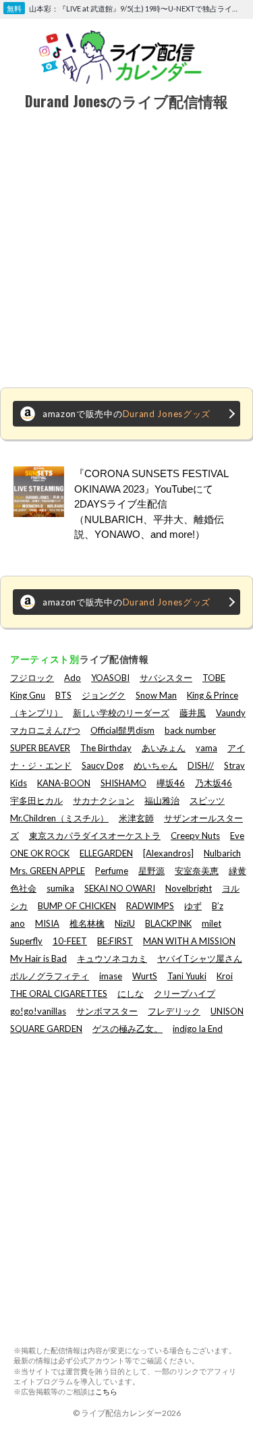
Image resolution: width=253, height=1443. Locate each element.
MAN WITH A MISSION (189, 940)
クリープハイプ (184, 993)
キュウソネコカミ (112, 958)
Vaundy (231, 712)
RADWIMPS (150, 905)
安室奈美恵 (197, 870)
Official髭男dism (122, 730)
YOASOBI (110, 677)
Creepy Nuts (195, 835)
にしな (130, 993)
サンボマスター (107, 1011)
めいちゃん (155, 765)
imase (110, 976)
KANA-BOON (63, 783)
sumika (60, 888)
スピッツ (207, 800)
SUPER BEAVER (40, 747)
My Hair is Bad (38, 958)
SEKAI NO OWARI (119, 888)
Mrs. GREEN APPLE (47, 870)
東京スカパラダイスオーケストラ (95, 835)
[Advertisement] (126, 250)
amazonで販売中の (126, 413)
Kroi (225, 976)
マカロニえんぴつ (45, 730)
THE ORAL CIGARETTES (58, 993)
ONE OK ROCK (39, 853)
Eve (237, 835)
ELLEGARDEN (106, 853)
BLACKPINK (168, 923)
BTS (63, 695)
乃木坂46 (213, 783)
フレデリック (174, 1011)
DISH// (201, 765)
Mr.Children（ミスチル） (59, 818)
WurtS (144, 976)
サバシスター (166, 677)
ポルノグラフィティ (49, 976)
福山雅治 (161, 800)
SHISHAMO (123, 783)
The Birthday (106, 747)
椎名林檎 (87, 923)
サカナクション (103, 800)
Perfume (111, 870)
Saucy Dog (102, 765)
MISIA (47, 923)
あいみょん (164, 747)
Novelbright (188, 888)
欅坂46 (171, 783)
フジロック (32, 677)
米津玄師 (136, 818)
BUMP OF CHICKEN (77, 905)
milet (211, 923)
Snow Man (156, 695)
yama (206, 747)
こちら (106, 1391)
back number (190, 730)
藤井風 (192, 712)
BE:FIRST (115, 940)
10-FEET (70, 940)
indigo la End (198, 1028)
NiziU (125, 923)
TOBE (213, 677)
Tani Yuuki (186, 976)
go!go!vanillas (38, 1011)
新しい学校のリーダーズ (121, 712)
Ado (72, 677)
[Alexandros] (168, 853)
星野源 (151, 870)
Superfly (26, 940)
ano (17, 923)
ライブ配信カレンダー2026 (131, 1413)
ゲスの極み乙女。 (127, 1028)
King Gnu (27, 695)
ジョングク (103, 695)
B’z (217, 905)
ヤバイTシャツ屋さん (199, 958)
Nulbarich (222, 853)
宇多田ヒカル (36, 800)
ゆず (193, 905)
